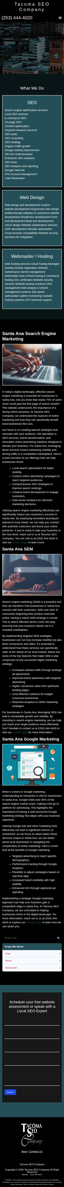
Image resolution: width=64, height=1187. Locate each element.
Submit (10, 1092)
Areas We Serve (36, 1174)
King (7, 953)
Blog (24, 1151)
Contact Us (35, 1151)
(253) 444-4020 (16, 17)
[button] (60, 17)
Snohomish (11, 968)
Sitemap (25, 1174)
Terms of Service (48, 1184)
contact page (20, 542)
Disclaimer (8, 1180)
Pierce (8, 960)
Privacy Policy (34, 1184)
